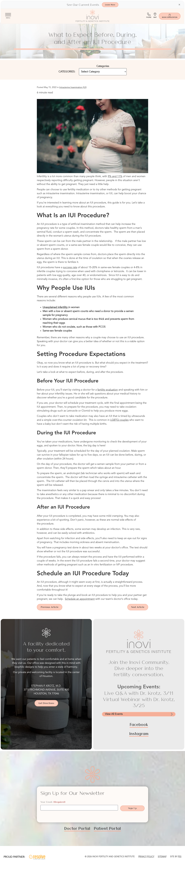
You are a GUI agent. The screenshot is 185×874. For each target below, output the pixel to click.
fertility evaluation (107, 390)
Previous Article (49, 607)
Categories (102, 66)
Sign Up (132, 808)
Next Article (137, 607)
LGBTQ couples (119, 420)
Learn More (110, 4)
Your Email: (52, 801)
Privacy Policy (146, 857)
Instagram (138, 733)
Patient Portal (107, 828)
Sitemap (162, 857)
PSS (179, 857)
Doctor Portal (77, 828)
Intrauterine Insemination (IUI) (73, 87)
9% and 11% (115, 176)
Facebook (139, 724)
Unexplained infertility (55, 307)
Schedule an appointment (80, 599)
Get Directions (46, 703)
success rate (70, 267)
